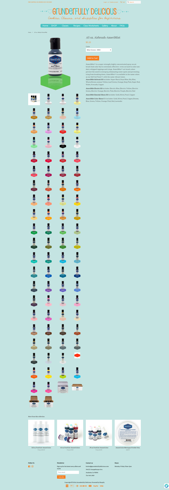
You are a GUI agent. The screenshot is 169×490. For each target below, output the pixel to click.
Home (45, 25)
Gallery (105, 25)
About (114, 25)
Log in (105, 2)
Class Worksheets (91, 25)
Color (88, 46)
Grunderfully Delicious (83, 482)
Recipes (76, 25)
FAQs (122, 25)
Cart (124, 2)
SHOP (54, 25)
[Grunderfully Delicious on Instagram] (32, 467)
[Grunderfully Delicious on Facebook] (29, 467)
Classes (65, 25)
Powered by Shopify (98, 482)
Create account (114, 2)
